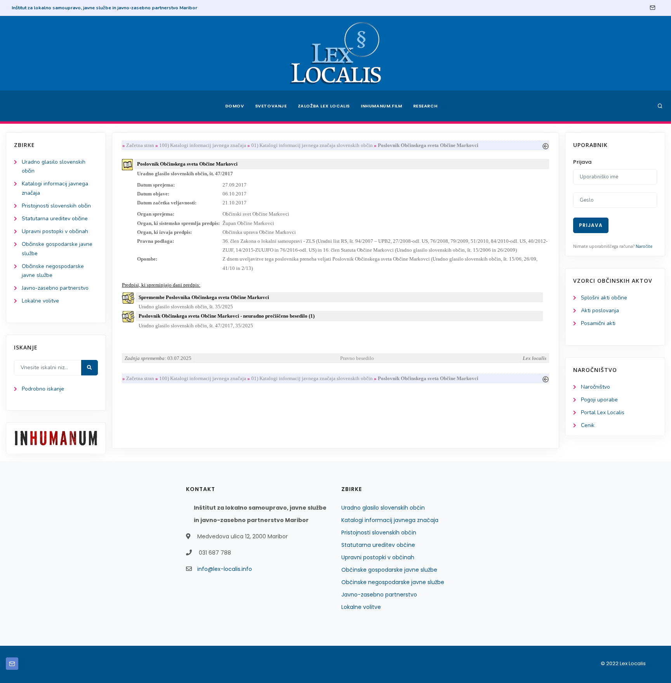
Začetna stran (140, 145)
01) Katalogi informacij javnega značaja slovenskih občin (312, 145)
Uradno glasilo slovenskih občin (383, 508)
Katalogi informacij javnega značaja (389, 520)
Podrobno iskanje (43, 389)
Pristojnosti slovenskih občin (56, 205)
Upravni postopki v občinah (55, 231)
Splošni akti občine (604, 297)
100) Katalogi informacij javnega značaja (202, 145)
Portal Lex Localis (602, 412)
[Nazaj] (545, 145)
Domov (234, 106)
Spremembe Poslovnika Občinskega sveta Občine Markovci (204, 297)
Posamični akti (598, 323)
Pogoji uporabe (599, 399)
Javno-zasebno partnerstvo (55, 288)
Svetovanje (271, 106)
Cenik (588, 425)
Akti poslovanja (600, 310)
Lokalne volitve (40, 300)
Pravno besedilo (357, 358)
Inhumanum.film (381, 106)
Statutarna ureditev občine (55, 218)
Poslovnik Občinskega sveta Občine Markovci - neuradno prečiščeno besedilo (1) (227, 316)
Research (425, 106)
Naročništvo (595, 387)
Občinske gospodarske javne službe (389, 570)
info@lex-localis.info (224, 569)
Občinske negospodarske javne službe (392, 582)
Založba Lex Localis (324, 106)
